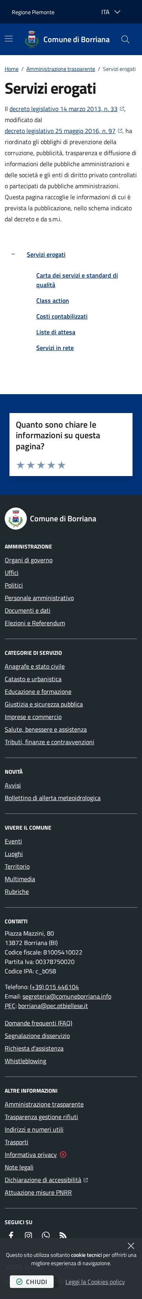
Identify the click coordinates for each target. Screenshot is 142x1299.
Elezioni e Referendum (35, 623)
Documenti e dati (27, 610)
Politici (14, 585)
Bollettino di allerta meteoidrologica (53, 797)
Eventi (13, 841)
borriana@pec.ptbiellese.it (53, 1005)
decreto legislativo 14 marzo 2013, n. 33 (66, 108)
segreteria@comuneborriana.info (66, 996)
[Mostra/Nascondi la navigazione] (8, 38)
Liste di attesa (55, 332)
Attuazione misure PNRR (38, 1192)
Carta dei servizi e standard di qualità (77, 280)
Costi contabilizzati (62, 316)
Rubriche (17, 891)
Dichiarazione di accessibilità (46, 1179)
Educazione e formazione (38, 691)
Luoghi (14, 853)
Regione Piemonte (33, 12)
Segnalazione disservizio (37, 1035)
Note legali (19, 1167)
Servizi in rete (55, 347)
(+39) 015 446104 (54, 986)
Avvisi (13, 785)
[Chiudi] (131, 1246)
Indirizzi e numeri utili (34, 1129)
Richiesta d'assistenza (34, 1048)
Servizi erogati (46, 254)
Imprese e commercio (33, 716)
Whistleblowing (25, 1061)
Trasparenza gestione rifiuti (41, 1116)
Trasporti (16, 1142)
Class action (52, 300)
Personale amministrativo (39, 597)
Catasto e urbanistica (33, 679)
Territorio (17, 866)
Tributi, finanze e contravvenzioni (49, 742)
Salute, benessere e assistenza (46, 729)
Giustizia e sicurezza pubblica (44, 704)
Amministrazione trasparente (60, 69)
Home (12, 69)
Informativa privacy (31, 1154)
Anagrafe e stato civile (35, 666)
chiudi (36, 1281)
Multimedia (20, 879)
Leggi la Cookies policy (95, 1281)
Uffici (12, 572)
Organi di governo (28, 560)
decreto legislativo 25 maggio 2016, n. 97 (63, 130)
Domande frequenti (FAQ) (38, 1023)
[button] (125, 39)
